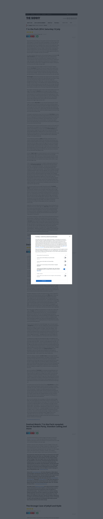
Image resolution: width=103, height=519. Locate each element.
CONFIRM (44, 280)
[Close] (70, 237)
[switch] (64, 257)
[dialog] (51, 259)
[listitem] (51, 255)
